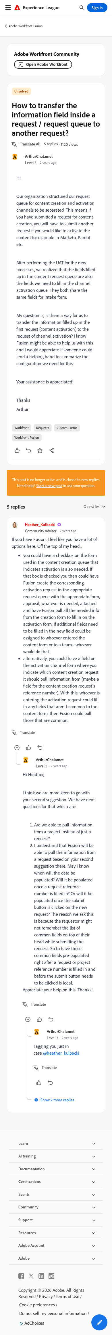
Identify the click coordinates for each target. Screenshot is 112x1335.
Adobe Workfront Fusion (26, 26)
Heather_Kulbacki (40, 524)
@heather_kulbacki (61, 1053)
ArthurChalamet (39, 156)
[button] (30, 144)
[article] (56, 637)
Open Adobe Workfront (46, 64)
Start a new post (49, 485)
